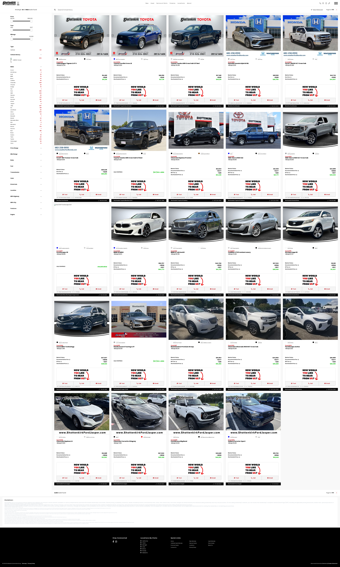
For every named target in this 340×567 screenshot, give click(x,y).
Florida (144, 550)
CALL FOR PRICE (118, 172)
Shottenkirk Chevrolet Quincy (179, 389)
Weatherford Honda (234, 106)
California (145, 541)
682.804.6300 (274, 106)
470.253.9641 (103, 484)
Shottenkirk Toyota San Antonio (65, 106)
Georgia (144, 545)
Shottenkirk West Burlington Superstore (67, 295)
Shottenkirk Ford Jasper (63, 484)
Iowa (143, 547)
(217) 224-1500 (217, 200)
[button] (107, 35)
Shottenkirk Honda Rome (292, 200)
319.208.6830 (102, 267)
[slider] (11, 21)
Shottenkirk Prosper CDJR (121, 389)
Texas (144, 543)
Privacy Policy (24, 510)
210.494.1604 (103, 106)
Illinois (144, 549)
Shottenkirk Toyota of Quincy (179, 200)
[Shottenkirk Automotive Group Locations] (325, 3)
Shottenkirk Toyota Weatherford (123, 200)
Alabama (145, 552)
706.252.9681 (332, 200)
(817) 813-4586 (158, 172)
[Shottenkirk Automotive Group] (10, 3)
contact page (110, 522)
